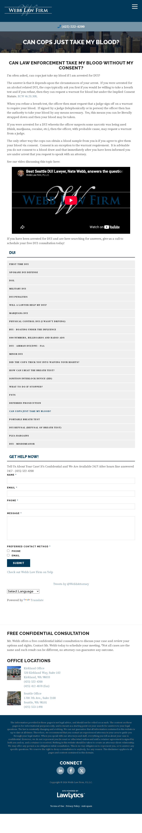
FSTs (12, 395)
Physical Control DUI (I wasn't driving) (37, 321)
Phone (12, 500)
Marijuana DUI (18, 313)
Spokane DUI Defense (23, 272)
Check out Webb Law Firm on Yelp (30, 572)
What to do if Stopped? (26, 386)
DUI (12, 253)
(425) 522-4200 (73, 27)
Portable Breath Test (24, 419)
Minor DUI (16, 354)
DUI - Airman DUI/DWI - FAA (27, 346)
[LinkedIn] (60, 770)
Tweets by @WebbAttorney (71, 584)
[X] (82, 770)
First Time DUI (19, 264)
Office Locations (28, 660)
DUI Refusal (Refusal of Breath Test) (35, 427)
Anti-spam (86, 806)
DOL (12, 280)
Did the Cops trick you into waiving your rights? (44, 362)
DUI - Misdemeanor (22, 444)
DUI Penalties (18, 297)
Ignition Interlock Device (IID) (30, 378)
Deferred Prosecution (25, 403)
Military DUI (17, 288)
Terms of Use (57, 806)
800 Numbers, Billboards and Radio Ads (37, 337)
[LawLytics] (71, 794)
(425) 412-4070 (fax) (37, 686)
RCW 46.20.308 (27, 96)
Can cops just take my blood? (30, 411)
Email (12, 487)
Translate (37, 600)
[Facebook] (71, 770)
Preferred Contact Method (28, 546)
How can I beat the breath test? (32, 370)
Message (14, 513)
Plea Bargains (19, 435)
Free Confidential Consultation (48, 633)
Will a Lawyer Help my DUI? (28, 305)
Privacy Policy (73, 806)
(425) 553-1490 (33, 707)
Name (11, 475)
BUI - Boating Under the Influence (32, 329)
